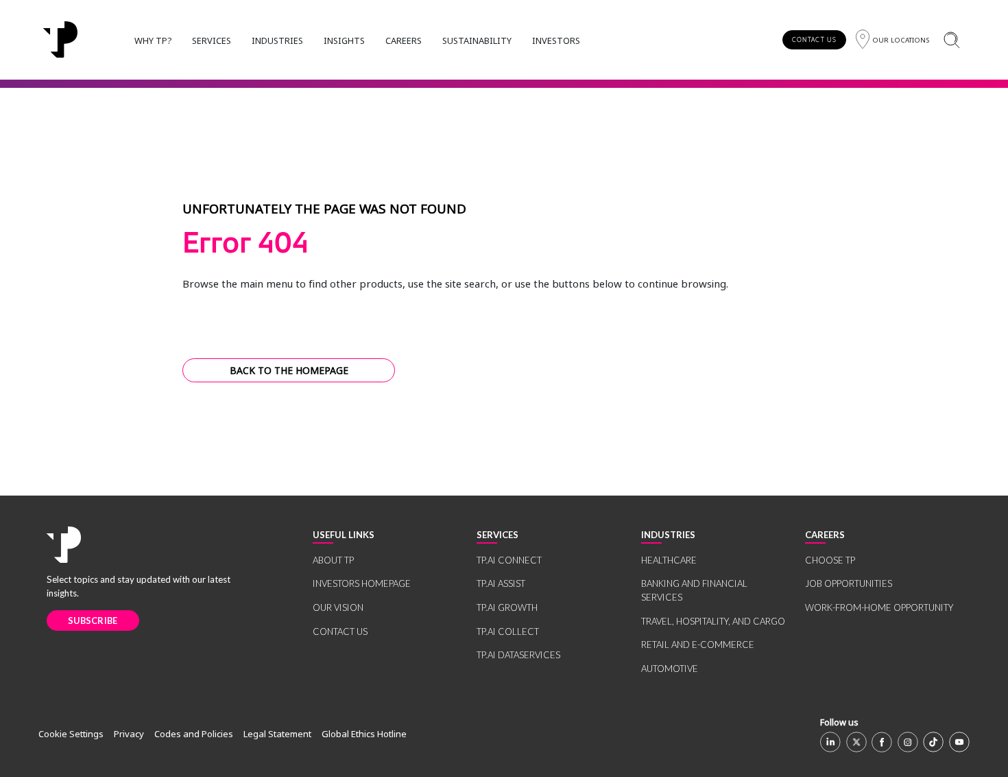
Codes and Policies (193, 734)
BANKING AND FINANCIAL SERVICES (694, 590)
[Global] (60, 40)
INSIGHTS (344, 40)
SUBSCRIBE (93, 620)
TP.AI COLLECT (508, 631)
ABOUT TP (333, 560)
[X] (856, 742)
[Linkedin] (830, 742)
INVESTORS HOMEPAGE (362, 583)
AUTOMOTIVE (669, 668)
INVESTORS (556, 40)
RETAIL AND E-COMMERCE (697, 644)
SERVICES (211, 40)
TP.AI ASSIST (501, 583)
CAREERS (403, 40)
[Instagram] (908, 742)
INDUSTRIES (277, 40)
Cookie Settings (71, 734)
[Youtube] (959, 742)
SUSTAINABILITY (477, 40)
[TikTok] (933, 742)
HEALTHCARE (669, 560)
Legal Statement (277, 734)
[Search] (951, 39)
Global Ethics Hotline (364, 734)
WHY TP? (152, 40)
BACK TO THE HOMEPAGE (289, 370)
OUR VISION (338, 607)
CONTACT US (814, 39)
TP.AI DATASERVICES (518, 654)
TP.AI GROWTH (507, 607)
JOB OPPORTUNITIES (848, 583)
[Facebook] (882, 742)
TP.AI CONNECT (509, 560)
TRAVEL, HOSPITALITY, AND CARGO (713, 621)
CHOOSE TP (830, 560)
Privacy (129, 734)
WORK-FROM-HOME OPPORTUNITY (879, 607)
